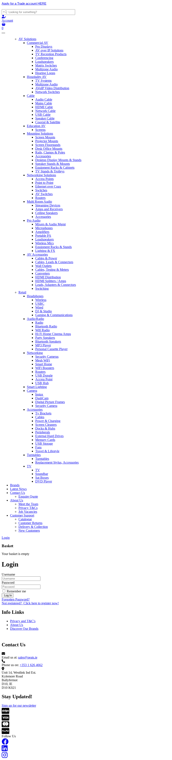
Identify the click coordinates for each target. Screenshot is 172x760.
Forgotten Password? (16, 599)
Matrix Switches (46, 65)
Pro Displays (43, 46)
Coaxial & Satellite (47, 122)
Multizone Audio (46, 69)
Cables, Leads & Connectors (54, 262)
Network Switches (47, 92)
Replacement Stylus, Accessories (57, 462)
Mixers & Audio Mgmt (50, 224)
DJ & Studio (43, 311)
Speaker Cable (45, 118)
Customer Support (22, 515)
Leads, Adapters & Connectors (55, 285)
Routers (40, 198)
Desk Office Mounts (48, 148)
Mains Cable (43, 103)
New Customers (29, 530)
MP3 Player (43, 345)
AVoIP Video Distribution (52, 88)
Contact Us (17, 492)
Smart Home (43, 364)
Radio (39, 322)
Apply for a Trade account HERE (24, 3)
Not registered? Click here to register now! (30, 603)
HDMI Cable (44, 107)
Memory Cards (45, 440)
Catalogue (25, 519)
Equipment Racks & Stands (53, 247)
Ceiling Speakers (46, 213)
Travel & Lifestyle (47, 451)
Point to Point (44, 182)
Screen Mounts (45, 137)
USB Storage (44, 443)
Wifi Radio (42, 330)
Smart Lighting (37, 387)
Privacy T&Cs (28, 508)
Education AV (36, 126)
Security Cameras (47, 356)
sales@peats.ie (27, 657)
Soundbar (41, 474)
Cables (39, 417)
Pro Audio (33, 220)
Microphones (44, 228)
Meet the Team (28, 504)
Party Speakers (45, 337)
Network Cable (45, 111)
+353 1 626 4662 (31, 665)
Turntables (34, 455)
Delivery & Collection (33, 527)
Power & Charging (47, 421)
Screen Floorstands (47, 145)
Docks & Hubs (45, 428)
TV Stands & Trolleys (49, 171)
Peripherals (42, 432)
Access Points (44, 179)
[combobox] (38, 12)
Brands (15, 485)
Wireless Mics (44, 243)
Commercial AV (37, 43)
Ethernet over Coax (48, 186)
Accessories (43, 156)
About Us (16, 500)
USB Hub (42, 383)
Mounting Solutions (40, 133)
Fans (38, 447)
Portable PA (43, 235)
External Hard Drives (49, 436)
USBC (39, 303)
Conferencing (44, 58)
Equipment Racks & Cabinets (54, 167)
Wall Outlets (43, 266)
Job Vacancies (27, 511)
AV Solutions (27, 39)
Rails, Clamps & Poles (50, 152)
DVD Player (43, 481)
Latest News (18, 489)
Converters (42, 273)
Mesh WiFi (42, 360)
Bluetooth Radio (46, 326)
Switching (42, 288)
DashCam (41, 398)
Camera (32, 390)
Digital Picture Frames (50, 402)
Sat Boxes (42, 477)
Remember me (16, 591)
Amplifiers (42, 232)
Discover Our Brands (24, 628)
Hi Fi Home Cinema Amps (53, 334)
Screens (40, 129)
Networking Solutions (41, 175)
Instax (39, 394)
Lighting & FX (45, 250)
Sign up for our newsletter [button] (19, 705)
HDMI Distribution (48, 277)
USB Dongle (44, 375)
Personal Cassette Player (51, 349)
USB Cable (43, 114)
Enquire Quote (28, 496)
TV (29, 466)
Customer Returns (30, 523)
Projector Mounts (46, 141)
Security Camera (46, 406)
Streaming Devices (47, 205)
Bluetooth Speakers (48, 341)
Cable (31, 95)
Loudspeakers (44, 61)
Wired (39, 307)
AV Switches (44, 194)
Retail (22, 292)
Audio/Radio (35, 319)
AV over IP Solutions (49, 50)
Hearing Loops (45, 73)
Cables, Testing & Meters (52, 269)
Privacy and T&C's (22, 621)
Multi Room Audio (39, 201)
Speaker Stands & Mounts (52, 164)
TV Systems (43, 80)
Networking (35, 353)
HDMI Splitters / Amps (50, 281)
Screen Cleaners (46, 424)
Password (8, 582)
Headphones (35, 296)
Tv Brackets (43, 413)
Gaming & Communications (54, 315)
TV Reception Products (50, 54)
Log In (7, 595)
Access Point (43, 379)
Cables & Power (46, 258)
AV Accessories (37, 254)
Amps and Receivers (49, 209)
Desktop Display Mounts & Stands (58, 160)
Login (6, 537)
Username (8, 574)
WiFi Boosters (44, 368)
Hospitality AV (37, 77)
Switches (41, 190)
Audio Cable (43, 99)
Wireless (40, 300)
